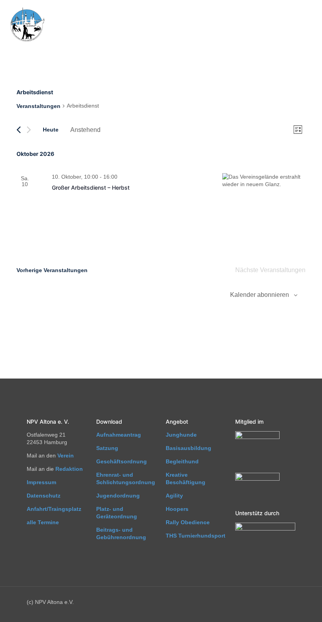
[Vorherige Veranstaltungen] (18, 130)
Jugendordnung (118, 495)
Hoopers (177, 509)
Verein (65, 455)
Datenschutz (43, 495)
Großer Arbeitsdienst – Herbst (91, 187)
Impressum (41, 482)
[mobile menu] (309, 25)
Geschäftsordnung (121, 461)
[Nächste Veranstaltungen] (29, 130)
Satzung (107, 448)
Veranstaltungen (38, 106)
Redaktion (69, 469)
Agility (174, 495)
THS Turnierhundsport (195, 535)
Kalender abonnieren (259, 294)
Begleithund (182, 461)
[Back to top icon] (284, 606)
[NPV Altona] (27, 25)
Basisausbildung (188, 448)
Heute (51, 129)
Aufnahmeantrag (118, 435)
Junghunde (181, 435)
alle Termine (43, 522)
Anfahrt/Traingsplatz (54, 509)
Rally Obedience (188, 522)
